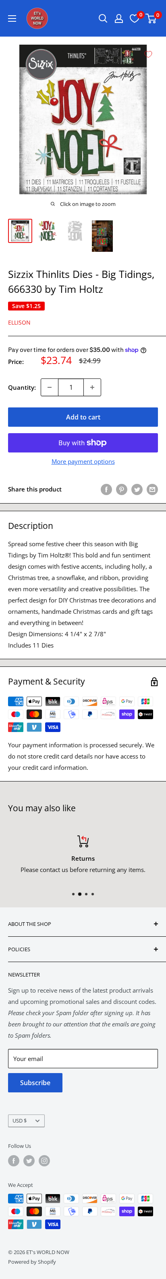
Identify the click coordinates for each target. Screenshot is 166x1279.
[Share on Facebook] (106, 489)
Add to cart (83, 417)
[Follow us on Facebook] (13, 1160)
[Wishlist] (134, 18)
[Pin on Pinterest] (121, 489)
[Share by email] (152, 489)
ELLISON (19, 322)
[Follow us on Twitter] (29, 1160)
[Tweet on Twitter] (137, 489)
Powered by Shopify (32, 1261)
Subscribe (35, 1082)
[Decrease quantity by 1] (49, 387)
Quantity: (22, 387)
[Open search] (103, 18)
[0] (151, 18)
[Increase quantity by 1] (92, 387)
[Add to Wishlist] (148, 54)
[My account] (119, 18)
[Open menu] (12, 18)
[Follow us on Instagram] (44, 1160)
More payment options (83, 461)
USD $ (19, 1120)
